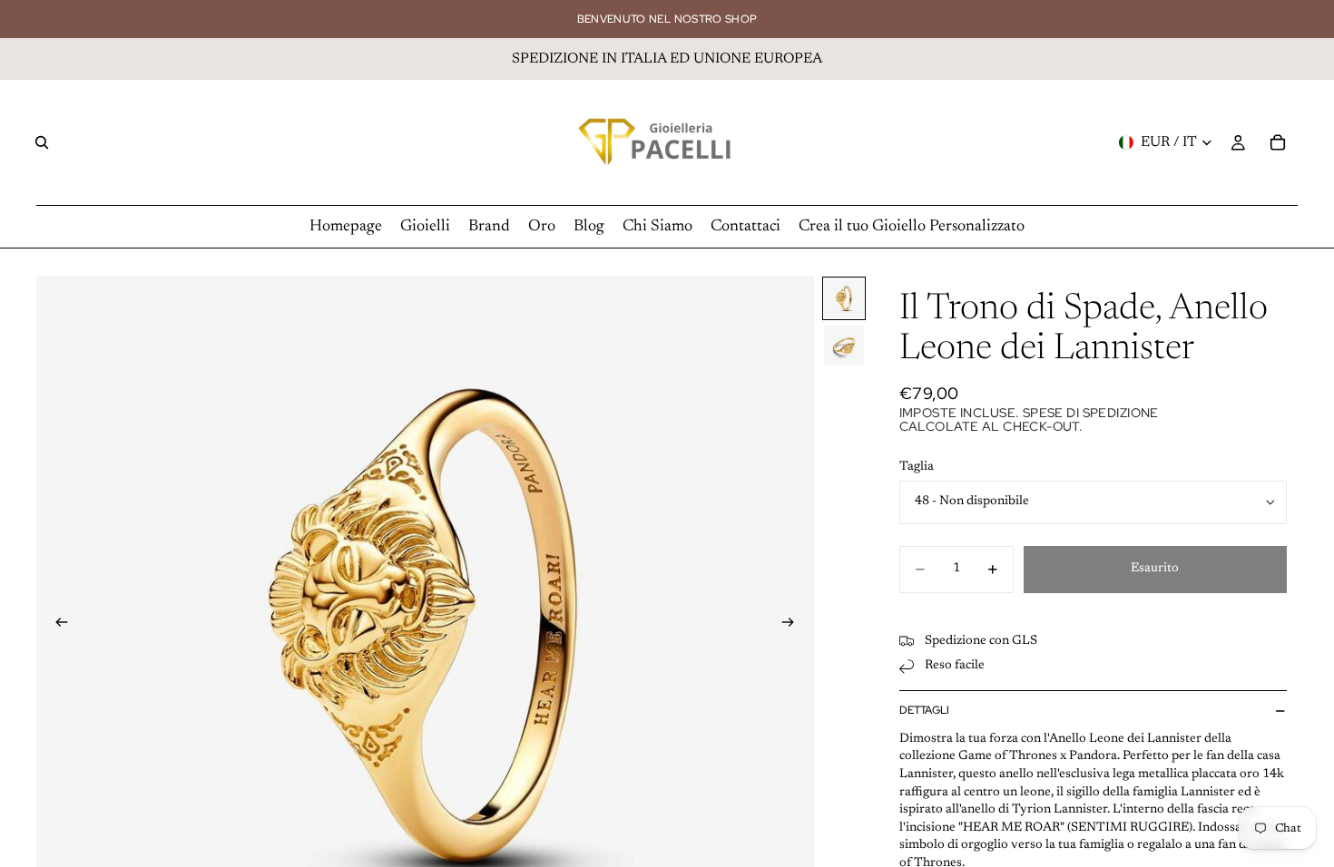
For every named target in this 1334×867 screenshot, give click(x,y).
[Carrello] (1278, 142)
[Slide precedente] (56, 625)
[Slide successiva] (794, 625)
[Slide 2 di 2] (844, 345)
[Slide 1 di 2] (844, 298)
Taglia (916, 467)
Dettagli (924, 710)
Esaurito (1155, 568)
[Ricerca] (42, 142)
